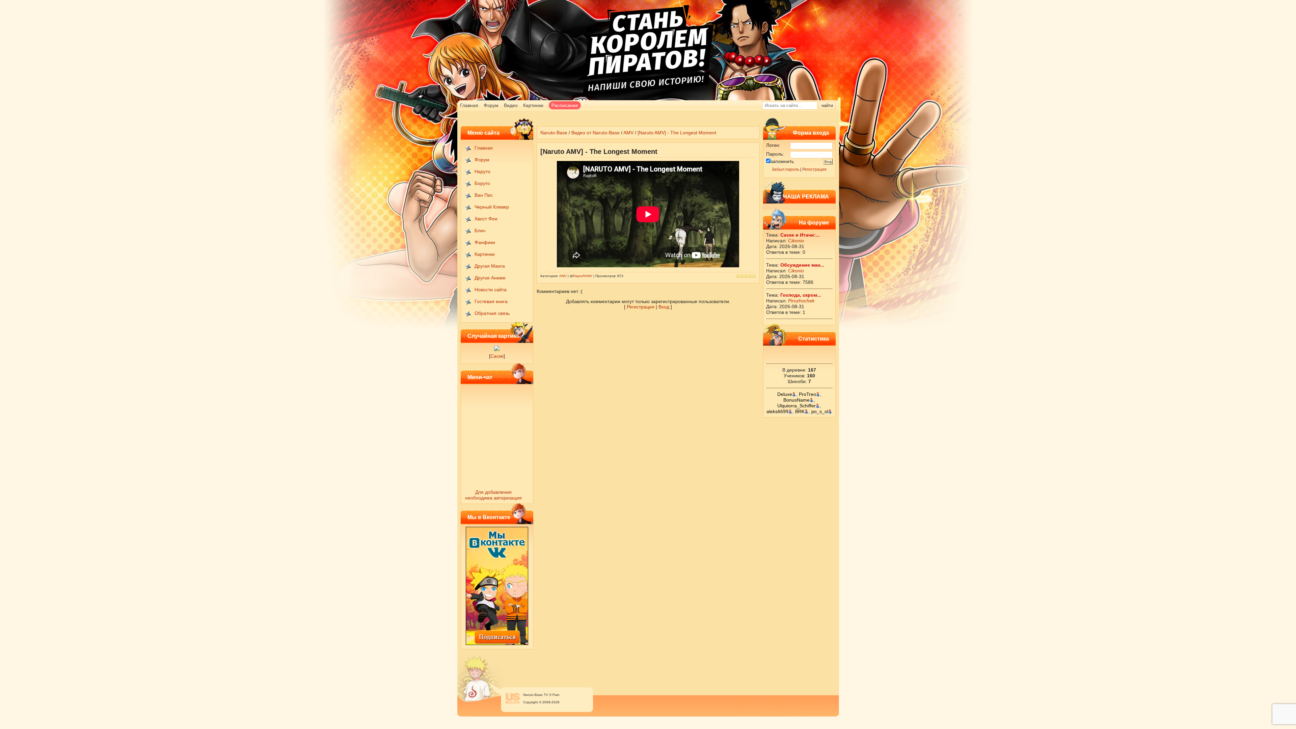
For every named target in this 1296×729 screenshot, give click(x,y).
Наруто (482, 171)
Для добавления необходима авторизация (493, 495)
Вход (663, 306)
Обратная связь (492, 313)
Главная (469, 105)
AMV (628, 132)
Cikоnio (796, 240)
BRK (800, 411)
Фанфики (485, 242)
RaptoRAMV (582, 276)
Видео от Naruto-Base (595, 132)
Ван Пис (484, 195)
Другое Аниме (490, 277)
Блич (480, 230)
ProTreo (807, 394)
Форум (491, 105)
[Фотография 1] (497, 349)
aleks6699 (777, 411)
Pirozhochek (801, 300)
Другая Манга (490, 266)
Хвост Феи (486, 218)
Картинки (533, 105)
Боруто (482, 183)
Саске (497, 356)
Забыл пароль (785, 169)
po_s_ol (819, 411)
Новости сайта (491, 289)
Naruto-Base (553, 132)
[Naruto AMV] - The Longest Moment (677, 132)
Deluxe (784, 394)
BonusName (796, 400)
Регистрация (814, 169)
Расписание (564, 105)
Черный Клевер (492, 207)
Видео (511, 105)
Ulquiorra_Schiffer (796, 405)
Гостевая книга (491, 301)
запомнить (782, 161)
